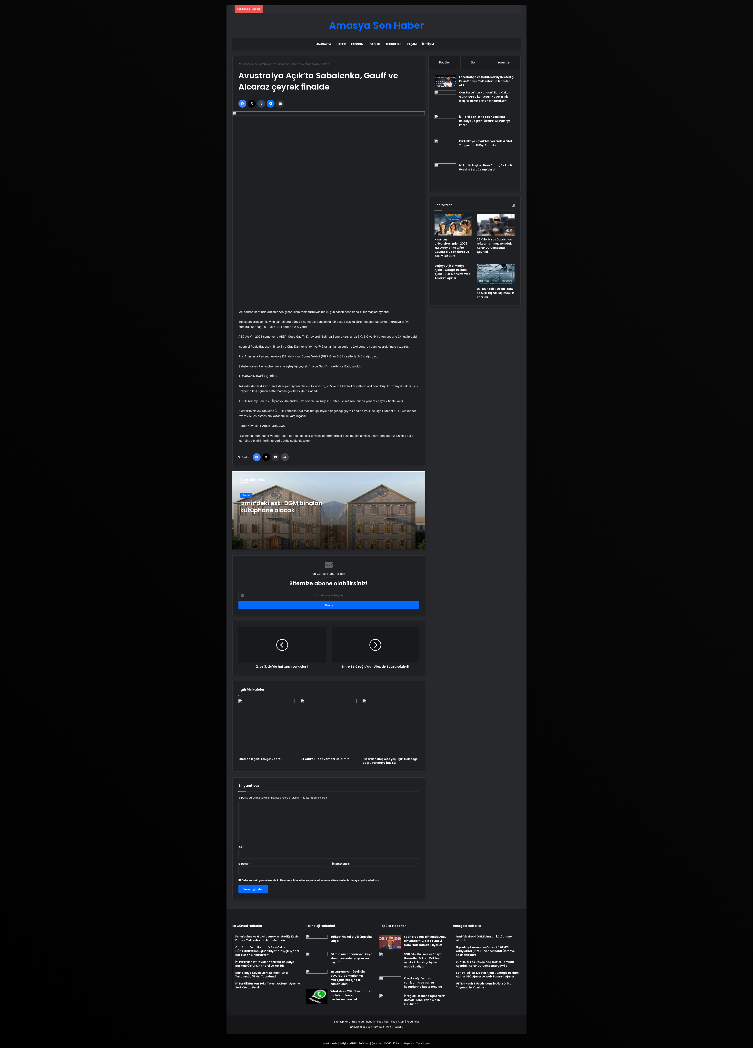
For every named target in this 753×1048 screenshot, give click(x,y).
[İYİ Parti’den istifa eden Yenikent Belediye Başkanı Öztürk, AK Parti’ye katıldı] (445, 125)
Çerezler (377, 1043)
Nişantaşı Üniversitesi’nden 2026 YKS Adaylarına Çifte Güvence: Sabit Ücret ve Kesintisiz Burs (452, 248)
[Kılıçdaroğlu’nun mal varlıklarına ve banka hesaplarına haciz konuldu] (390, 983)
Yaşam (412, 44)
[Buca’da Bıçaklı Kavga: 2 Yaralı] (266, 727)
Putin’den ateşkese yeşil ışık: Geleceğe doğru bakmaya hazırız (390, 761)
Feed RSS (383, 1021)
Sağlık (375, 44)
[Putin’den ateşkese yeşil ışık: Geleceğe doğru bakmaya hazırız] (391, 727)
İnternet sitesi (341, 863)
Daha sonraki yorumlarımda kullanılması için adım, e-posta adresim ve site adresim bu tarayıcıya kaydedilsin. (311, 880)
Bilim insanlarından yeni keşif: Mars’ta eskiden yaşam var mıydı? (351, 958)
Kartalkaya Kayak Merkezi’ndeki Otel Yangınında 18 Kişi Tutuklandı (485, 143)
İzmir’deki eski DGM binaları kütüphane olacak (281, 506)
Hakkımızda (330, 1043)
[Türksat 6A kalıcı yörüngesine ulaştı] (316, 942)
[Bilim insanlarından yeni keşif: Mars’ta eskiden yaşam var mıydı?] (316, 959)
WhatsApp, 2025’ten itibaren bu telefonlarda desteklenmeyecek (351, 995)
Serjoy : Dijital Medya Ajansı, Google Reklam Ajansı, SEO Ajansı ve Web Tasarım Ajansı (453, 272)
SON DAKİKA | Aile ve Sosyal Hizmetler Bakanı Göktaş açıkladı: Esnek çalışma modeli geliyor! (423, 960)
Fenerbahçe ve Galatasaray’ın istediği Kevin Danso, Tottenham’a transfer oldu (486, 81)
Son (474, 62)
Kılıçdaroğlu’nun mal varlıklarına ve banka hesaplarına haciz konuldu (423, 982)
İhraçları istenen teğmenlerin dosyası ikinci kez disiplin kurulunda (425, 1000)
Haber (341, 44)
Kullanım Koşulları (403, 1043)
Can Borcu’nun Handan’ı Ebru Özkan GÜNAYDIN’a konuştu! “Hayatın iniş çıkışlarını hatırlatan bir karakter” (484, 97)
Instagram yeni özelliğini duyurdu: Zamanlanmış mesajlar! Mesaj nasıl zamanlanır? (348, 978)
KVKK (387, 1043)
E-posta (244, 863)
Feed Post (413, 1021)
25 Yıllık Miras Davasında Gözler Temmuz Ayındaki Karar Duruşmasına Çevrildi (494, 246)
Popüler (444, 62)
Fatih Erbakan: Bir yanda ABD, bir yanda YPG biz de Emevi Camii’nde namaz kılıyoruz (425, 941)
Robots (370, 1021)
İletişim (428, 44)
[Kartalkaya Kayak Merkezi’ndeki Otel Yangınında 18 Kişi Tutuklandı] (445, 150)
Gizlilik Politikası (359, 1043)
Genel (246, 495)
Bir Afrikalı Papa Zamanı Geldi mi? (325, 759)
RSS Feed (358, 1021)
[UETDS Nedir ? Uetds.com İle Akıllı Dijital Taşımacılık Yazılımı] (496, 274)
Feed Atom (397, 1021)
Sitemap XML (342, 1021)
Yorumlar (503, 62)
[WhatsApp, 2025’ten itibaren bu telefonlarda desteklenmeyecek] (316, 996)
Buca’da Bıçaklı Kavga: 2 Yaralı (260, 759)
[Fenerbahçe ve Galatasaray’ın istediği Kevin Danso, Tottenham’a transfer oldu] (445, 81)
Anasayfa (323, 44)
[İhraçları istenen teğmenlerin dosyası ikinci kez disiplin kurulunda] (390, 1001)
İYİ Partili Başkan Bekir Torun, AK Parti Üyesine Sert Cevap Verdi (485, 167)
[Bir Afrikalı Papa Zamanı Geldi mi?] (329, 727)
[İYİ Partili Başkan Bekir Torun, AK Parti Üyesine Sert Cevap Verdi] (445, 174)
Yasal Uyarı (423, 1043)
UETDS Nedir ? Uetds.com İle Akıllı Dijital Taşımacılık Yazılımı (495, 293)
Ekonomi (357, 44)
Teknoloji (393, 44)
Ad (241, 847)
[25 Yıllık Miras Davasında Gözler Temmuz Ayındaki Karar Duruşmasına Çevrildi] (496, 225)
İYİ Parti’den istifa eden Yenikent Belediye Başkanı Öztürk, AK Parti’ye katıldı (484, 121)
